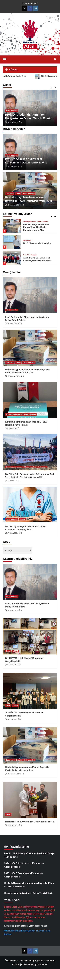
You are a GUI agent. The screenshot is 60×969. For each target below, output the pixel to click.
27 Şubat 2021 (12, 533)
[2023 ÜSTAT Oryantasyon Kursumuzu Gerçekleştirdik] (30, 691)
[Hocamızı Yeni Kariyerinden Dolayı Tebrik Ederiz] (30, 800)
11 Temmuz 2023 (13, 205)
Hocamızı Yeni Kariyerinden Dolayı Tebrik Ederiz (29, 821)
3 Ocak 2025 (12, 665)
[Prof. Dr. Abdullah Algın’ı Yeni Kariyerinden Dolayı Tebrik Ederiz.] (30, 295)
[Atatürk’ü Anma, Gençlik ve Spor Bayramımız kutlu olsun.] (12, 242)
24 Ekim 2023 (12, 719)
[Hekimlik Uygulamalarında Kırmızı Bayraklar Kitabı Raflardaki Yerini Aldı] (30, 348)
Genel (18, 193)
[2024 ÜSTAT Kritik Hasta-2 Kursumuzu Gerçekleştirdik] (30, 636)
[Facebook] (29, 8)
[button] (6, 59)
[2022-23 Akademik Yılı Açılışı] (12, 226)
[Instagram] (35, 8)
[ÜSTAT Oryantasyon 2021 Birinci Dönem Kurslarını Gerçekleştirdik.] (30, 504)
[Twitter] (24, 8)
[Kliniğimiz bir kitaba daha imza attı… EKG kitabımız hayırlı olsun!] (30, 400)
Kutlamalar (32, 239)
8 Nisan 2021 (12, 428)
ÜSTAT (22, 519)
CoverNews (27, 964)
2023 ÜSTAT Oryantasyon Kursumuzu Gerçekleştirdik (23, 875)
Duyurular (10, 193)
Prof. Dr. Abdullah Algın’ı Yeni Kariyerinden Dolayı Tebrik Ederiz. (29, 855)
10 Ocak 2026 (12, 122)
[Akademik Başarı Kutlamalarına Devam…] (12, 258)
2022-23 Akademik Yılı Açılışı (40, 76)
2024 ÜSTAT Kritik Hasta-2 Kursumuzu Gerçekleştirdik (24, 865)
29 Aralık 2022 (12, 825)
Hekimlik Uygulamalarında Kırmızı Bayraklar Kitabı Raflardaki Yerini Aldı (29, 885)
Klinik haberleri (11, 111)
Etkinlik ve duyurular (14, 414)
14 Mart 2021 (12, 481)
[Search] (55, 59)
